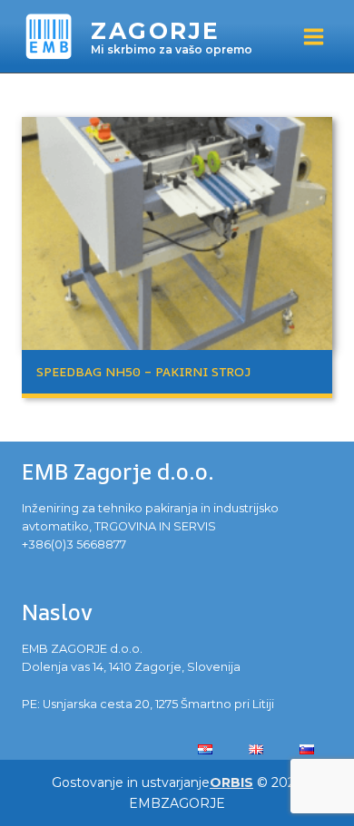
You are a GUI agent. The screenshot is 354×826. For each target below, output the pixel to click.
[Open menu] (313, 36)
